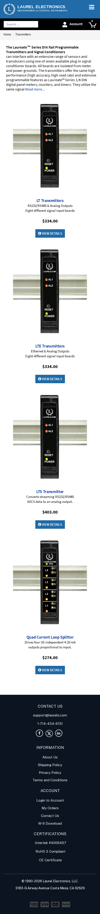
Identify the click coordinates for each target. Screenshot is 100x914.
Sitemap (50, 895)
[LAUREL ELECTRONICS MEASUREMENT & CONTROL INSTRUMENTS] (9, 9)
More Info (50, 146)
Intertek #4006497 (50, 843)
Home (7, 34)
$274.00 (50, 657)
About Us (50, 757)
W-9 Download (50, 823)
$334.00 (50, 221)
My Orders (50, 808)
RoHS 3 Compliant (50, 851)
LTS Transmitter (50, 491)
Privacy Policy (50, 773)
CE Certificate (50, 860)
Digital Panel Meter (18, 686)
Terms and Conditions (50, 780)
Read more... (35, 89)
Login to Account (50, 800)
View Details (51, 233)
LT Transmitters (50, 200)
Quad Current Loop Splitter (50, 637)
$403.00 (50, 512)
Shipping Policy (50, 765)
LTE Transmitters (50, 346)
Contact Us (50, 816)
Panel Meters (23, 692)
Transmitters (23, 34)
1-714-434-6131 (50, 724)
